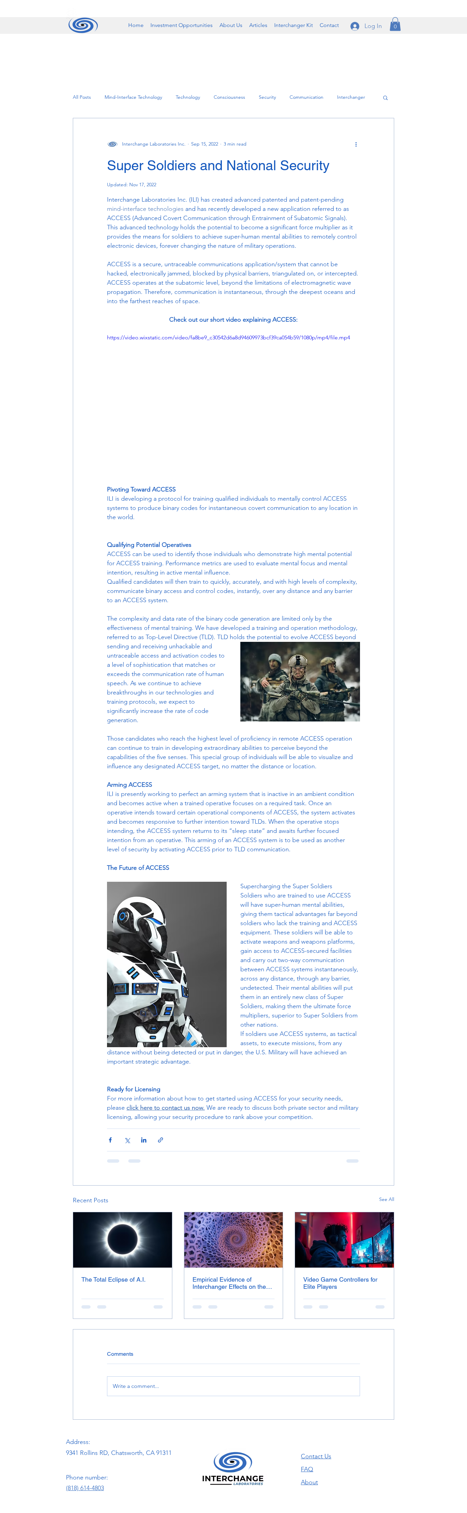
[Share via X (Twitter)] (127, 1140)
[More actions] (356, 144)
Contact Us (316, 1407)
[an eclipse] (122, 1240)
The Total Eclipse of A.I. (113, 1279)
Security (267, 97)
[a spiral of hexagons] (233, 1240)
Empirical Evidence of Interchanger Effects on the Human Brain (229, 1283)
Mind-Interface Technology (133, 97)
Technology (188, 97)
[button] (231, 25)
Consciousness (229, 97)
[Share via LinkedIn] (144, 1140)
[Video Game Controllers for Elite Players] (344, 1240)
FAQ (307, 1420)
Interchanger (351, 97)
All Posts (82, 97)
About (309, 1433)
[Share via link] (160, 1140)
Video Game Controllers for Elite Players (340, 1283)
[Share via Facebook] (110, 1140)
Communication (306, 97)
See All (386, 1199)
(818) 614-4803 (85, 1439)
